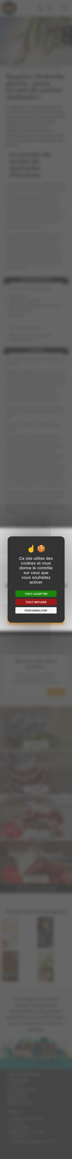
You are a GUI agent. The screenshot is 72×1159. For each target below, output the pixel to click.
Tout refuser (35, 602)
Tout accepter (36, 594)
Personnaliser (36, 610)
